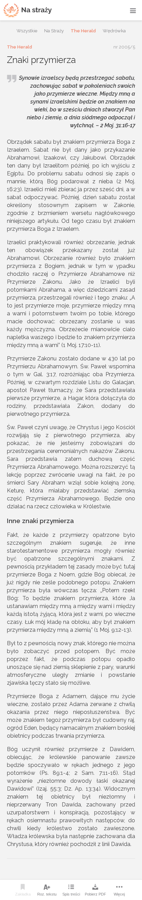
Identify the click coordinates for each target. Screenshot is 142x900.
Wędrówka (114, 30)
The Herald (83, 30)
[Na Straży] (27, 10)
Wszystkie (27, 30)
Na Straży (54, 30)
